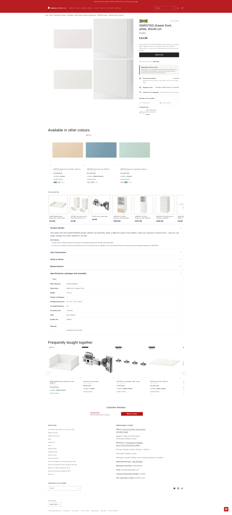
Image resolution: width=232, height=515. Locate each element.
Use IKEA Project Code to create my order (61, 429)
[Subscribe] (79, 488)
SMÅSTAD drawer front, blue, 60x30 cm (98, 169)
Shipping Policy (53, 452)
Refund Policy (52, 448)
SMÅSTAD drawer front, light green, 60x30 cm (133, 169)
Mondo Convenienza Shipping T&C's (59, 471)
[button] (72, 8)
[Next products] (183, 207)
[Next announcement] (183, 1)
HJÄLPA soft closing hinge (91, 381)
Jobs (49, 445)
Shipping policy (95, 510)
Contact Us (51, 442)
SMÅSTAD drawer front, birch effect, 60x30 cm (67, 169)
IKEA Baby (70, 15)
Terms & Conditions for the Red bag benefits (62, 461)
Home (46, 15)
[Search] (174, 8)
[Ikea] (145, 21)
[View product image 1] (73, 39)
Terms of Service (53, 458)
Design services (53, 432)
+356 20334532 (137, 462)
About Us (51, 474)
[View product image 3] (73, 79)
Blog (49, 439)
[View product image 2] (113, 39)
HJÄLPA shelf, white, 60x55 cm (159, 381)
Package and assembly (159, 98)
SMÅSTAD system (102, 15)
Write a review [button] (132, 414)
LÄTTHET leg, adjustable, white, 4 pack (128, 381)
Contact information (113, 510)
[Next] (184, 373)
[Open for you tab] (226, 509)
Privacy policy (75, 510)
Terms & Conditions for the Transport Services (62, 464)
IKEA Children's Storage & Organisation (85, 15)
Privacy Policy (52, 455)
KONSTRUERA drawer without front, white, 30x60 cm (62, 382)
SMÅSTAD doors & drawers (116, 15)
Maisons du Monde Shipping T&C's (59, 468)
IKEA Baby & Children (60, 15)
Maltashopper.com (56, 510)
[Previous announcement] (49, 1)
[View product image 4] (113, 79)
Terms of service (85, 510)
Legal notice (103, 510)
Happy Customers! (54, 436)
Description (142, 33)
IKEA (51, 15)
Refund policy (66, 510)
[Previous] (48, 373)
